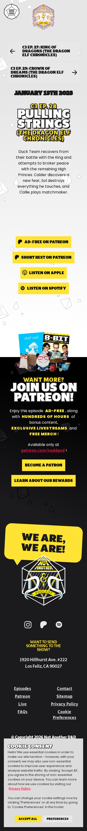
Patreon (22, 696)
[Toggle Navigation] (11, 11)
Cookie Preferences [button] (64, 714)
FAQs (23, 712)
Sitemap (64, 696)
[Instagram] (28, 629)
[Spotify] (59, 629)
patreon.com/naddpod (43, 450)
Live (22, 704)
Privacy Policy (64, 704)
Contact (64, 688)
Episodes (22, 688)
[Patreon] (43, 629)
